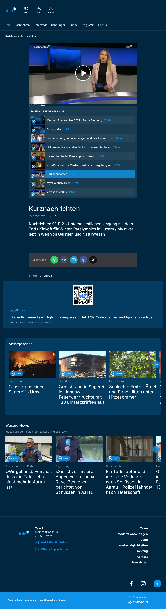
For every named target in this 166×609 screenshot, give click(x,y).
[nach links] (9, 364)
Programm (87, 25)
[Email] (74, 260)
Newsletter (140, 562)
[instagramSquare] (143, 583)
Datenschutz (15, 600)
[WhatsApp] (54, 260)
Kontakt (142, 556)
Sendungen (58, 25)
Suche (73, 25)
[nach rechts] (156, 364)
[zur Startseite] (11, 10)
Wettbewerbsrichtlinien (53, 600)
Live (8, 25)
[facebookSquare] (131, 583)
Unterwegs (40, 25)
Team (144, 528)
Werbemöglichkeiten (133, 545)
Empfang (141, 551)
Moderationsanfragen (133, 534)
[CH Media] (138, 601)
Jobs (144, 539)
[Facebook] (83, 260)
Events (102, 25)
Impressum (31, 600)
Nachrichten (22, 25)
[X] (93, 260)
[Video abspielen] (83, 73)
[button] (64, 260)
